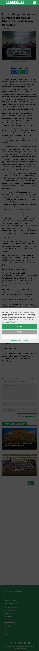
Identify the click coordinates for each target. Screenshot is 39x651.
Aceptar (19, 326)
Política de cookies (16, 340)
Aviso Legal (25, 340)
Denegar (19, 332)
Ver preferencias (19, 337)
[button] (36, 310)
